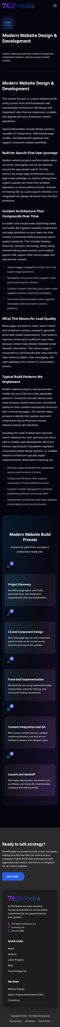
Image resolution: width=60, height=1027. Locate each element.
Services (12, 954)
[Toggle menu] (55, 5)
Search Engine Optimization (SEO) (26, 994)
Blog (10, 965)
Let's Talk (12, 876)
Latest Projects (16, 959)
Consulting (13, 1000)
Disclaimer (30, 1021)
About (11, 948)
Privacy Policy (15, 1021)
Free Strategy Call (17, 971)
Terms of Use (45, 1021)
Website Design (16, 989)
